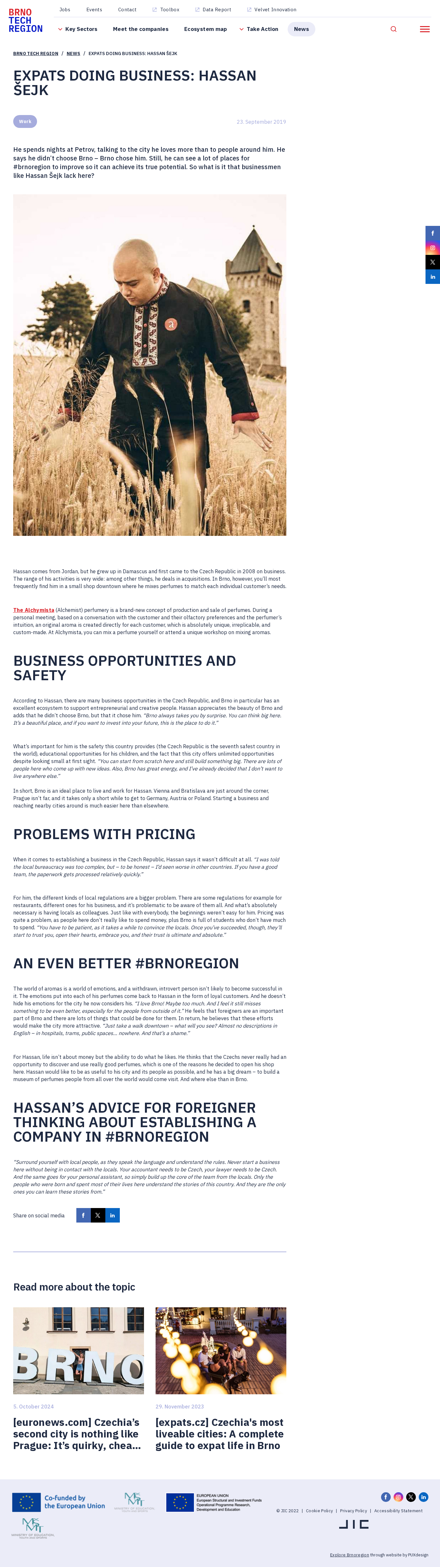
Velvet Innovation (275, 9)
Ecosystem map (205, 29)
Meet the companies (140, 29)
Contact (127, 9)
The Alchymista (33, 609)
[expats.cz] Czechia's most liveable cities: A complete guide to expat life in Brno (220, 1434)
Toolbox (169, 9)
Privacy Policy (353, 1511)
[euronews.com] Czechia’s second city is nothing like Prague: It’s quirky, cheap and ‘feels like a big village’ (76, 1434)
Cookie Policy (319, 1511)
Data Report (217, 9)
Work (25, 121)
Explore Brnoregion (349, 1555)
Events (94, 9)
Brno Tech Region (35, 53)
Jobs (65, 9)
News (301, 29)
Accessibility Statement (398, 1511)
